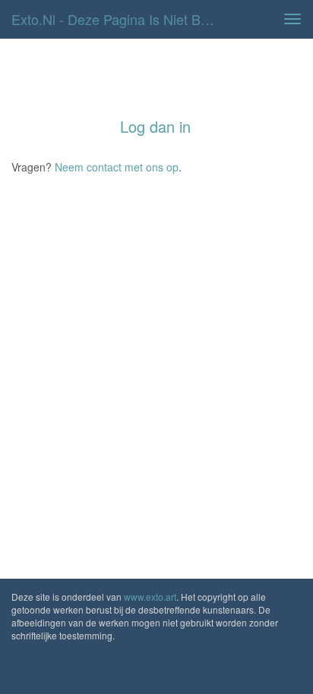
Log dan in (155, 126)
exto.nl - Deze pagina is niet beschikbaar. (119, 19)
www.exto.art (150, 596)
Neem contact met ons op (117, 166)
